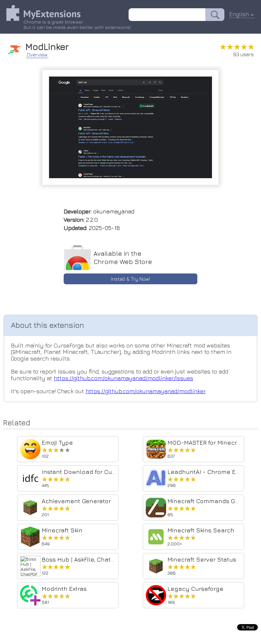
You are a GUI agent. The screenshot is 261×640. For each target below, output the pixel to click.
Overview (37, 54)
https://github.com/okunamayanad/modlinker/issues (123, 378)
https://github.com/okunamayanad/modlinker (146, 391)
